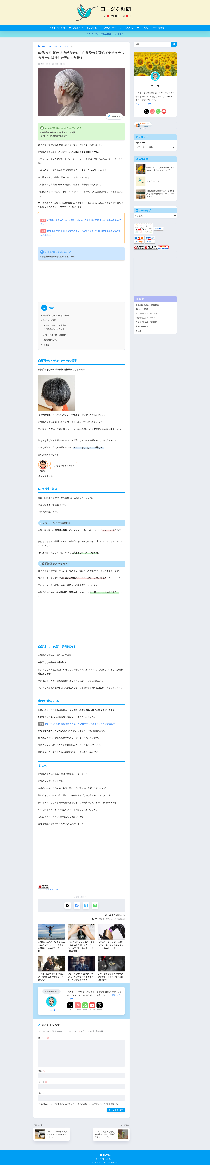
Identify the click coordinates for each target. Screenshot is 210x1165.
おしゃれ (121, 915)
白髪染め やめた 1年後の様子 (56, 315)
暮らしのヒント (93, 28)
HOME (106, 1154)
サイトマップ (143, 28)
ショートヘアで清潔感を (56, 325)
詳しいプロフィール (144, 104)
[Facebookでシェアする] (77, 905)
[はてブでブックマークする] (86, 905)
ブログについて (126, 28)
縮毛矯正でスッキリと (55, 329)
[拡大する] (71, 378)
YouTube (92, 1009)
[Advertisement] (81, 280)
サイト (41, 1093)
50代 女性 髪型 (49, 320)
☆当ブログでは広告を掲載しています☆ (105, 34)
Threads (99, 1009)
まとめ (46, 345)
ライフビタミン (76, 28)
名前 (41, 1071)
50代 (102, 919)
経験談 (122, 919)
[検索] (174, 44)
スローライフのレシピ (55, 28)
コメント (43, 1038)
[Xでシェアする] (67, 905)
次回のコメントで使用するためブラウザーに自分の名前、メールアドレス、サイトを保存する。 (80, 1104)
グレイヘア (111, 919)
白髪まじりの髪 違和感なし (56, 335)
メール (42, 1082)
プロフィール (110, 28)
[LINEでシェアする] (95, 905)
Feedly (85, 1009)
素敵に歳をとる (50, 340)
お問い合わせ (158, 28)
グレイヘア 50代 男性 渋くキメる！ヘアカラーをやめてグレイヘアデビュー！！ (81, 724)
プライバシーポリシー (105, 1159)
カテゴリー (140, 142)
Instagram (78, 1009)
